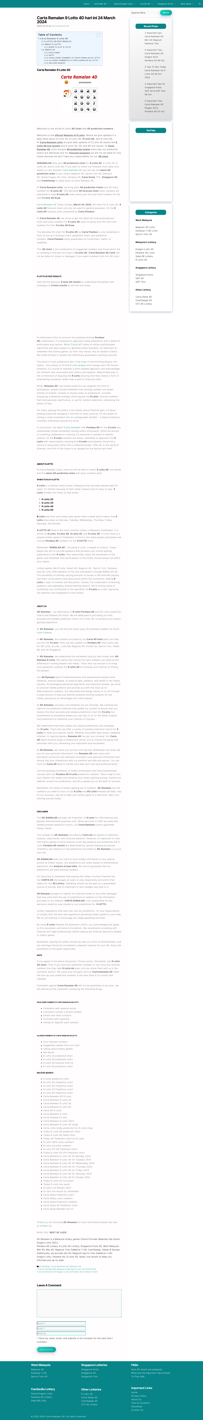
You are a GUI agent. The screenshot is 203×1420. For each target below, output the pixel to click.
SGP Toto (141, 282)
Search (166, 12)
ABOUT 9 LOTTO (53, 44)
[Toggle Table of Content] (97, 35)
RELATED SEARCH (57, 63)
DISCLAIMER (54, 53)
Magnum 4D (37, 1369)
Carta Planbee (72, 427)
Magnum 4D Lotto (145, 227)
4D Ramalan (44, 1266)
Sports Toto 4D (144, 234)
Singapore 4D (88, 1373)
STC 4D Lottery (144, 304)
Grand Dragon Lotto (123, 4)
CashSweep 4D (144, 300)
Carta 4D (76, 344)
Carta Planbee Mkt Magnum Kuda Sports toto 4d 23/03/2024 (67, 1269)
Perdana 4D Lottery (41, 1397)
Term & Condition (140, 1403)
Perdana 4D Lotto (145, 252)
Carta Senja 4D (144, 297)
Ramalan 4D (75, 1266)
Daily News (186, 4)
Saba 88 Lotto (38, 1400)
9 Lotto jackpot (78, 365)
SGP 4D (140, 278)
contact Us (46, 1226)
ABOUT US (50, 50)
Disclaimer (136, 1406)
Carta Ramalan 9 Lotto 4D (54, 38)
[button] (200, 4)
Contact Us (137, 1410)
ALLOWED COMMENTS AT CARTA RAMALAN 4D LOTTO (73, 60)
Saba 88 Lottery (144, 256)
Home (86, 4)
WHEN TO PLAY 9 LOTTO (60, 47)
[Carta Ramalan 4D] (4, 4)
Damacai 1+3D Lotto (147, 230)
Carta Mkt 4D (100, 4)
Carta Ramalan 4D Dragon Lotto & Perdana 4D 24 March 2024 (68, 1272)
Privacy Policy (138, 1396)
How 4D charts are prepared (146, 1369)
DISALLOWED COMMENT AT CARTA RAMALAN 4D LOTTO (74, 58)
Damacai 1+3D (39, 1373)
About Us (136, 1399)
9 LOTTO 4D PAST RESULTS (57, 41)
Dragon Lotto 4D (145, 249)
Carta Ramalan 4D (72, 170)
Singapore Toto (89, 1376)
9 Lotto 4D (145, 4)
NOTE (51, 55)
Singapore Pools (165, 4)
